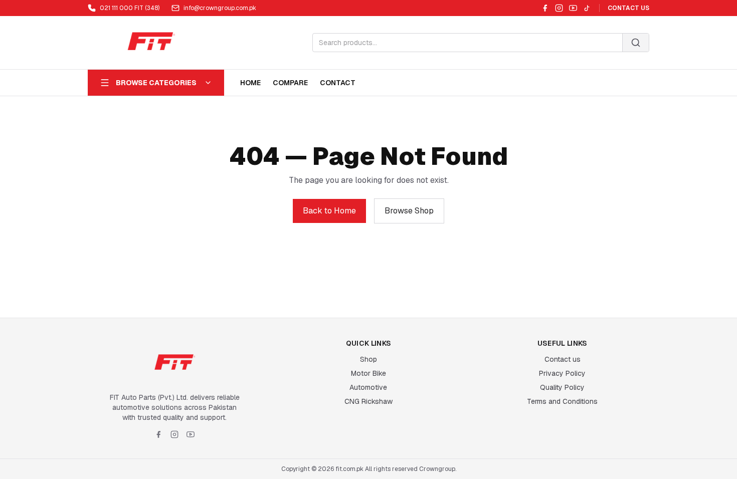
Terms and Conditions (562, 401)
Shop (368, 359)
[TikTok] (587, 8)
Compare (290, 82)
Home (250, 82)
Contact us (562, 359)
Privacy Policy (562, 373)
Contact (337, 82)
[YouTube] (573, 8)
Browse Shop (409, 210)
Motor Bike (368, 373)
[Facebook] (545, 8)
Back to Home (329, 210)
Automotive (368, 387)
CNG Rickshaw (368, 401)
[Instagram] (559, 8)
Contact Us (628, 8)
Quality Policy (562, 387)
